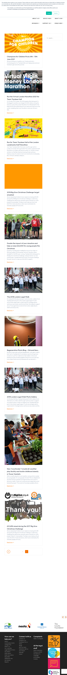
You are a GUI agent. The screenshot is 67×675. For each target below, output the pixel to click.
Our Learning (8, 648)
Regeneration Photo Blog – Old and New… (23, 350)
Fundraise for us (23, 642)
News (20, 644)
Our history (7, 660)
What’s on (58, 18)
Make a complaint (38, 638)
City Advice (7, 651)
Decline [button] (56, 13)
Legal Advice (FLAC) (10, 650)
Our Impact (22, 650)
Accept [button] (48, 13)
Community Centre (10, 643)
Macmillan (7, 657)
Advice (6, 641)
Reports (7, 662)
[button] (66, 617)
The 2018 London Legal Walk (18, 297)
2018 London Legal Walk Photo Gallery (22, 397)
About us (35, 18)
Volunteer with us (23, 649)
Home (20, 654)
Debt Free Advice (9, 655)
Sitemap (21, 652)
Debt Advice (8, 653)
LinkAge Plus (8, 644)
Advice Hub (47, 18)
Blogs (20, 645)
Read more (10, 113)
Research (35, 23)
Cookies (36, 659)
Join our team (22, 647)
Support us (46, 23)
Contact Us (22, 638)
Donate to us (22, 640)
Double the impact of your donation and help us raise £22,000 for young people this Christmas (23, 245)
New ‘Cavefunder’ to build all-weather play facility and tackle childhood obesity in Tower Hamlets (22, 471)
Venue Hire (58, 23)
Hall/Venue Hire (9, 658)
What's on (7, 646)
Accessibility (37, 657)
